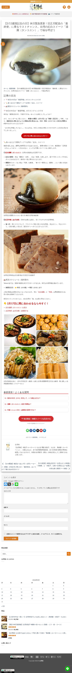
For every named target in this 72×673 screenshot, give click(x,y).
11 (11, 592)
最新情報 (12, 88)
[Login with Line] (16, 484)
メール (6, 516)
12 (21, 592)
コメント (7, 491)
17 (2, 595)
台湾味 (43, 35)
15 (53, 592)
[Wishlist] (64, 7)
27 (32, 598)
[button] (6, 7)
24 (2, 598)
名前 (6, 507)
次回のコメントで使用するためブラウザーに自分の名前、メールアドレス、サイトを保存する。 (35, 534)
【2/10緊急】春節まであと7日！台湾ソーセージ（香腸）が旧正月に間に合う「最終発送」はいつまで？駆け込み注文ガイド (18, 466)
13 (32, 592)
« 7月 (3, 606)
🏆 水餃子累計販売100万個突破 (38, 14)
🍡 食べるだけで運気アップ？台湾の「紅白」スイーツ (24, 103)
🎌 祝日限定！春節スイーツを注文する (36, 419)
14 (43, 592)
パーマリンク (42, 437)
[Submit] (69, 554)
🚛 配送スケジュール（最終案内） (17, 106)
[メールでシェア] (37, 430)
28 (43, 598)
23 (64, 595)
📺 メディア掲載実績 (54, 14)
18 (11, 595)
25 (11, 598)
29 (53, 598)
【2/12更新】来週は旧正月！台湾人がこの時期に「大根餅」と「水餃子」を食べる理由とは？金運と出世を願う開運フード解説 (53, 465)
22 (53, 595)
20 (32, 595)
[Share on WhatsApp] (27, 430)
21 (43, 595)
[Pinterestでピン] (41, 430)
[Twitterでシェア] (34, 430)
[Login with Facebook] (5, 484)
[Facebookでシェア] (30, 430)
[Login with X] (9, 484)
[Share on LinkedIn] (44, 430)
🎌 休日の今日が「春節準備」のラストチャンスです (23, 99)
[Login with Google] (13, 484)
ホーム (6, 88)
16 (64, 592)
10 (2, 592)
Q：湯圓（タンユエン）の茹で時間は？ (18, 404)
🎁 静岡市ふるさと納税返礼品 (20, 14)
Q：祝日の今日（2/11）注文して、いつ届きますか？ (22, 398)
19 (21, 595)
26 (21, 598)
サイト (6, 525)
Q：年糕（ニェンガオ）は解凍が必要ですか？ (20, 410)
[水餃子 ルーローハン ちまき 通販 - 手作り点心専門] (36, 7)
